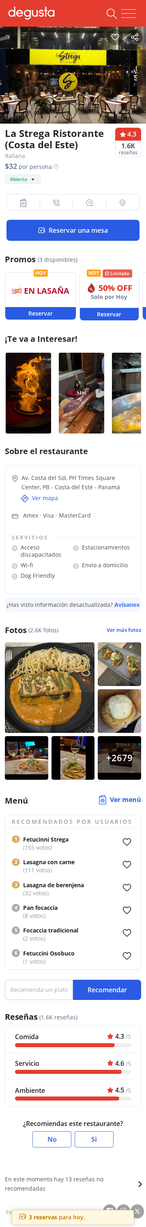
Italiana (15, 156)
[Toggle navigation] (128, 13)
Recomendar (107, 989)
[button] (23, 202)
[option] (73, 73)
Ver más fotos (124, 630)
